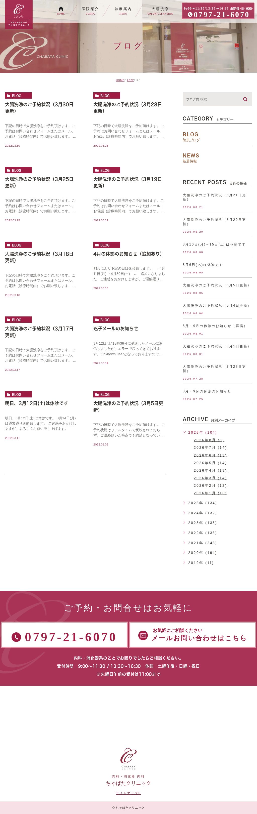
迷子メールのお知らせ (115, 328)
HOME (120, 80)
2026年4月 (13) (210, 470)
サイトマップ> (128, 793)
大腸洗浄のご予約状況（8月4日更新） (217, 305)
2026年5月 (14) (210, 463)
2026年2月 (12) (210, 485)
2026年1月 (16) (210, 493)
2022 (130, 80)
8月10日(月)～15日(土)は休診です (214, 244)
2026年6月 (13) (210, 455)
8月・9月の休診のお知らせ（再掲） (215, 326)
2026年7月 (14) (210, 447)
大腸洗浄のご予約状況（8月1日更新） (217, 346)
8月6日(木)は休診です (203, 265)
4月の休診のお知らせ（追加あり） (128, 254)
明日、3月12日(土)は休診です (36, 403)
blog (16, 95)
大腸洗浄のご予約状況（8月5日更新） (217, 285)
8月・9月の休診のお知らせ (207, 391)
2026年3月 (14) (210, 478)
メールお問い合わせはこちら (199, 635)
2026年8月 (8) (209, 440)
